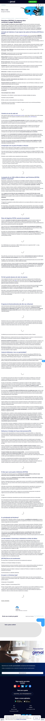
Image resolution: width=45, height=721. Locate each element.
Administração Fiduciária (31, 702)
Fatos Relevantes (31, 700)
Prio (26, 113)
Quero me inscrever (22, 651)
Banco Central (15, 686)
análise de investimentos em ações (16, 112)
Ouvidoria (31, 698)
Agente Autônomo (13, 698)
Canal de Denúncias (13, 707)
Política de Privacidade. (21, 719)
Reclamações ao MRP (15, 688)
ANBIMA (29, 684)
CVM (15, 684)
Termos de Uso (13, 704)
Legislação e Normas (31, 704)
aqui (12, 270)
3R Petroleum (29, 113)
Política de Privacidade (13, 702)
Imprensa (13, 700)
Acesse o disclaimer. (5, 579)
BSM (30, 682)
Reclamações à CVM (29, 686)
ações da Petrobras (22, 34)
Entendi (36, 718)
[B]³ (15, 682)
